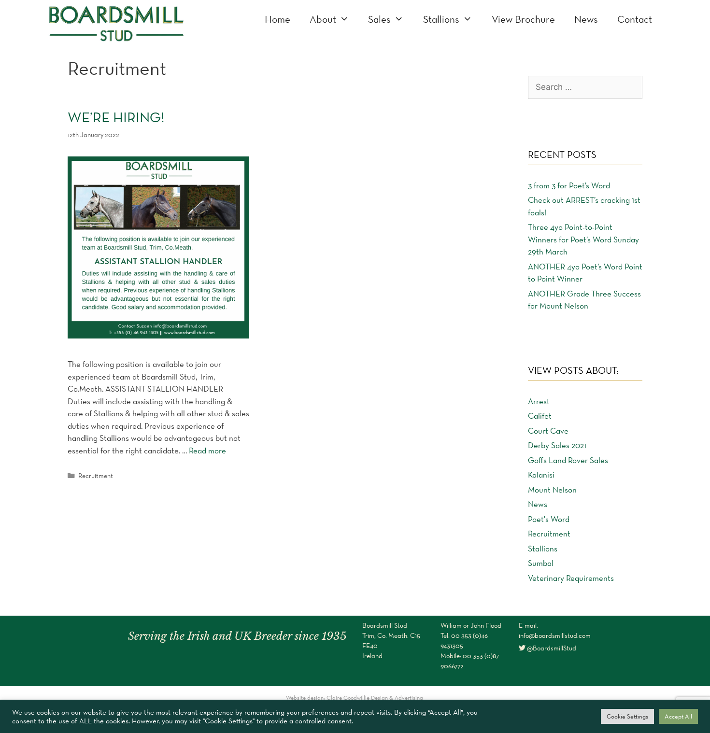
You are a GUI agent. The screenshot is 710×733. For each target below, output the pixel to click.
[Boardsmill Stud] (116, 22)
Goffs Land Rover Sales (568, 460)
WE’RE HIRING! (116, 117)
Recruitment (95, 475)
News (586, 19)
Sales (379, 19)
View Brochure (523, 19)
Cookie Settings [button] (627, 716)
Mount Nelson (552, 489)
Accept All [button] (678, 716)
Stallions (441, 19)
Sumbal (541, 563)
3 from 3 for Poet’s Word (569, 185)
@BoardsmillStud (550, 648)
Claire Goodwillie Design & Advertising (376, 697)
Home (277, 19)
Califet (540, 415)
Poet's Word (548, 519)
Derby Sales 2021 (557, 445)
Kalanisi (541, 474)
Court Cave (548, 430)
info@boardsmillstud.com (555, 635)
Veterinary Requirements (571, 578)
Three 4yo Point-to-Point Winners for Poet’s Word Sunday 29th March (583, 239)
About (323, 19)
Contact (634, 19)
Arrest (539, 401)
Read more (207, 450)
